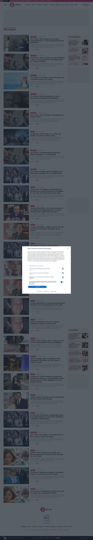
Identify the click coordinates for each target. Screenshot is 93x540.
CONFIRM (37, 286)
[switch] (62, 268)
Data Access (46, 291)
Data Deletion (39, 291)
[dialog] (46, 270)
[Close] (68, 249)
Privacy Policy (53, 291)
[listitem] (46, 266)
